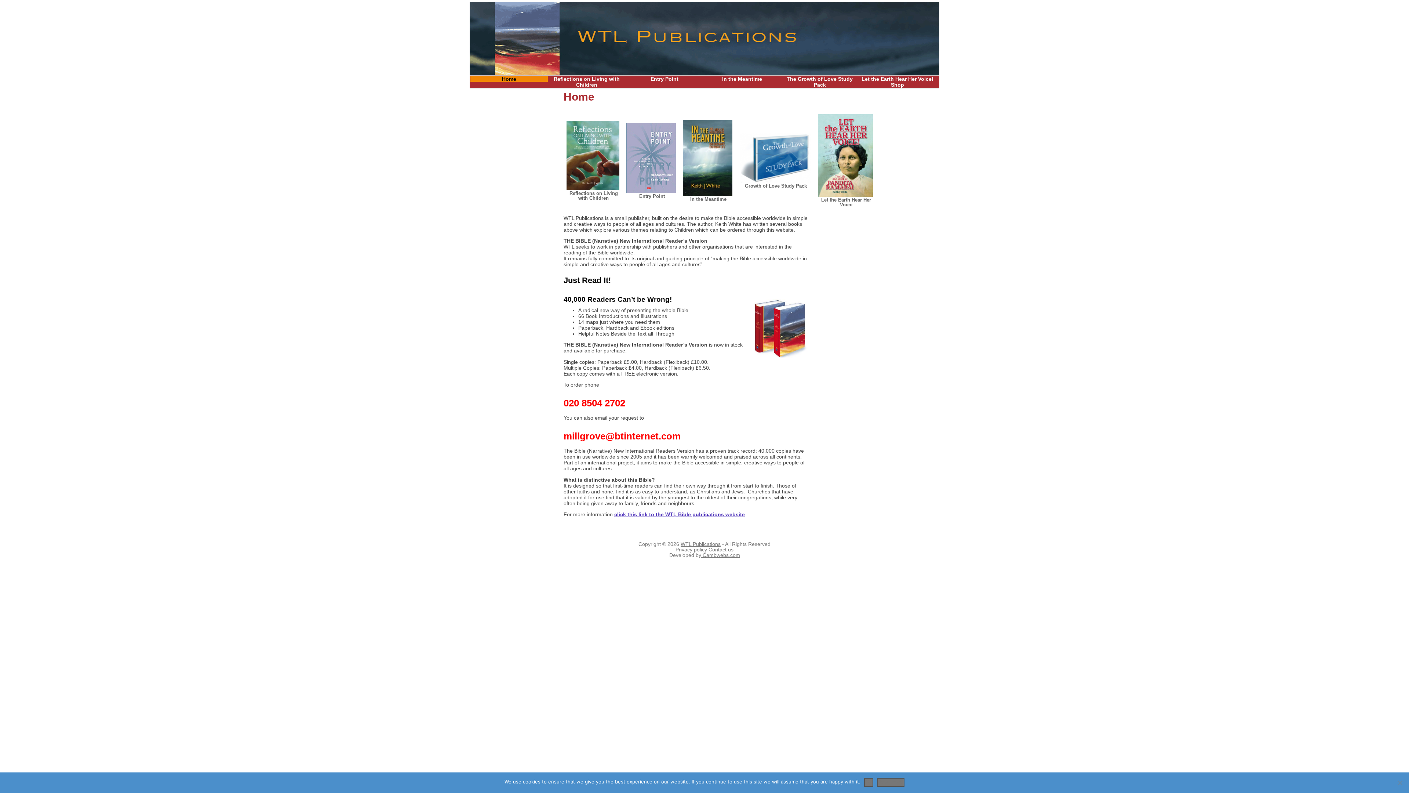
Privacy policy (691, 550)
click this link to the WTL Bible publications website (679, 514)
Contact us (721, 550)
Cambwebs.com (720, 555)
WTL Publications (701, 544)
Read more (890, 782)
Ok (869, 782)
